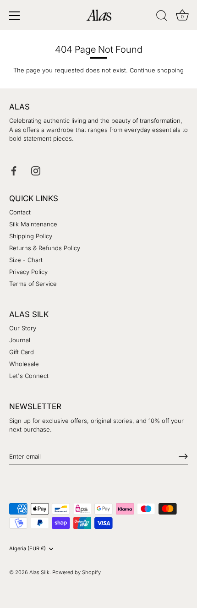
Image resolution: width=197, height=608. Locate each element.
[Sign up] (183, 456)
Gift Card (21, 352)
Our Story (22, 328)
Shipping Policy (30, 236)
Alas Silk (39, 572)
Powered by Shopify (76, 572)
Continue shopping (157, 70)
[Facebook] (13, 170)
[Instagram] (35, 170)
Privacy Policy (28, 271)
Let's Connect (29, 375)
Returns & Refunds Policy (44, 248)
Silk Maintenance (33, 224)
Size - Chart (26, 259)
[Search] (162, 17)
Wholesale (24, 363)
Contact (20, 212)
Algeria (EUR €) (27, 549)
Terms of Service (33, 283)
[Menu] (15, 15)
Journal (19, 340)
